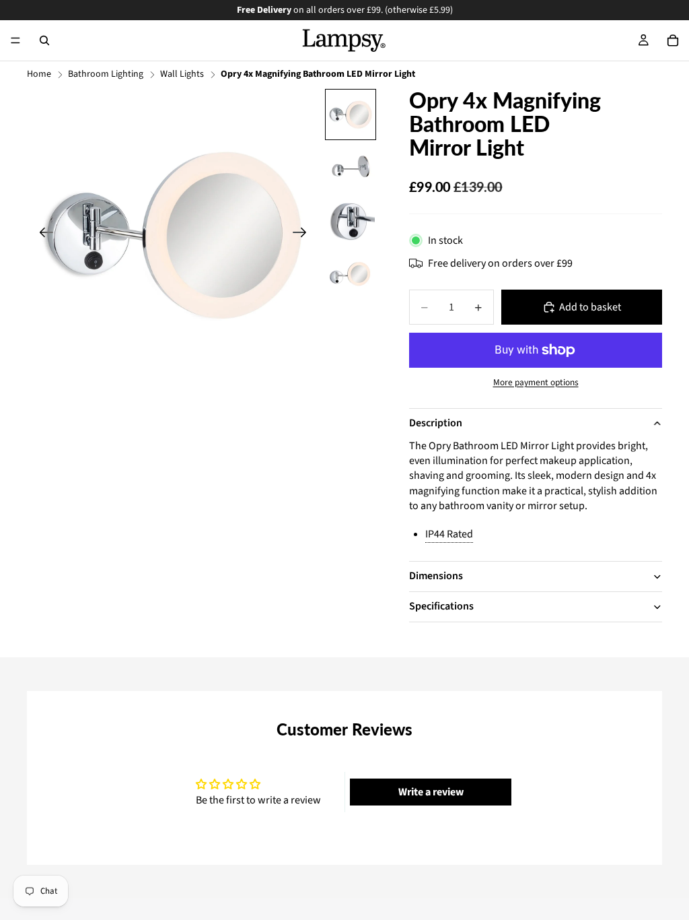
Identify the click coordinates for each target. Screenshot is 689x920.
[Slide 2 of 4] (350, 168)
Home (39, 74)
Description (435, 423)
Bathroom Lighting (105, 74)
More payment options (536, 382)
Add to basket (590, 307)
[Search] (44, 40)
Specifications (441, 606)
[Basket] (673, 40)
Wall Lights (182, 74)
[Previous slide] (42, 234)
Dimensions (436, 575)
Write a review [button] (431, 792)
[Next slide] (304, 234)
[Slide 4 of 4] (350, 275)
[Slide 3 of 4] (350, 222)
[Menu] (15, 40)
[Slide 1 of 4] (350, 114)
